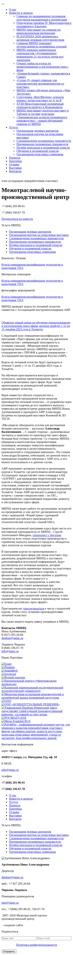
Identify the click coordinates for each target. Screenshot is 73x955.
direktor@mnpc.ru (12, 638)
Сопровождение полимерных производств (43, 140)
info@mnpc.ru (10, 651)
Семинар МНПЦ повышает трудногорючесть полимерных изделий (41, 45)
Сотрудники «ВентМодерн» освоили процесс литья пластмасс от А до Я (40, 98)
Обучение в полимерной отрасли (37, 151)
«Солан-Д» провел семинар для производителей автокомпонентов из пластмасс (40, 84)
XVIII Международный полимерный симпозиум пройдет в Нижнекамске (40, 105)
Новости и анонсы (21, 12)
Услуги (13, 127)
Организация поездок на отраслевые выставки (39, 235)
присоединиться (33, 608)
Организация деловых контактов (37, 130)
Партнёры (15, 161)
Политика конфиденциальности (36, 944)
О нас (12, 9)
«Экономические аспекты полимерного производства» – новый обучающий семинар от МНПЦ (41, 121)
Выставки (15, 167)
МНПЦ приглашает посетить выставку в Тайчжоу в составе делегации (42, 112)
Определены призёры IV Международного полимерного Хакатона (43, 24)
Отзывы (14, 164)
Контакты (15, 171)
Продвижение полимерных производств (42, 144)
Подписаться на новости (17, 218)
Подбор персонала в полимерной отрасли (43, 147)
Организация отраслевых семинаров (39, 154)
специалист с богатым (47, 535)
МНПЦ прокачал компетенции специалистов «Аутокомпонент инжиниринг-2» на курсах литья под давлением (39, 55)
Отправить (9, 951)
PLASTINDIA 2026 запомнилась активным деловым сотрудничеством (40, 38)
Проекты (14, 157)
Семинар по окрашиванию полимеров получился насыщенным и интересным (41, 18)
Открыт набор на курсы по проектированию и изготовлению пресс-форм (42, 67)
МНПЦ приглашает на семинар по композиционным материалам (38, 31)
